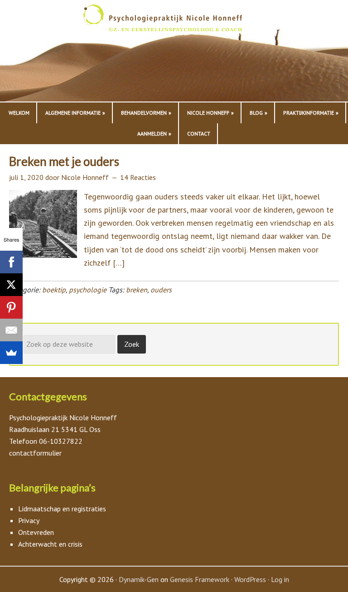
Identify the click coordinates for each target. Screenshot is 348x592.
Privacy (28, 520)
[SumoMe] (11, 352)
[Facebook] (11, 262)
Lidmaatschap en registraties (62, 508)
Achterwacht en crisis (50, 543)
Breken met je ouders (64, 161)
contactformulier (35, 452)
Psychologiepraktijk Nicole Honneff (174, 53)
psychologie (87, 289)
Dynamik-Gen (139, 579)
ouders (161, 289)
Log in (280, 579)
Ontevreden (36, 532)
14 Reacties (138, 177)
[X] (11, 284)
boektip (54, 289)
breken (136, 289)
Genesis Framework (199, 579)
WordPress (250, 579)
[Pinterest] (11, 307)
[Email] (11, 330)
